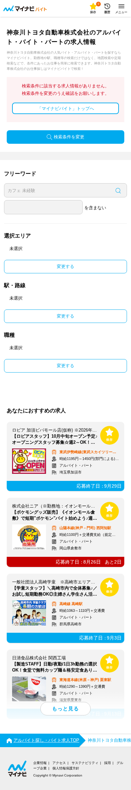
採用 (107, 763)
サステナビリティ (85, 763)
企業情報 (40, 763)
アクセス (59, 763)
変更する (65, 266)
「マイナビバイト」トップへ (65, 108)
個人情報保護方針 (65, 768)
